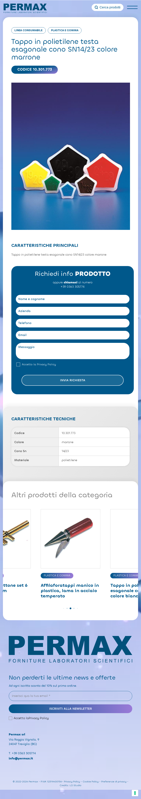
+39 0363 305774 (72, 287)
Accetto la (39, 364)
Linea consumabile (28, 30)
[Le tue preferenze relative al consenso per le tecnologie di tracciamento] (135, 793)
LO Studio (75, 785)
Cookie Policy (91, 781)
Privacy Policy (46, 364)
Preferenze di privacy (113, 781)
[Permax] (25, 8)
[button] (63, 608)
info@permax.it (21, 758)
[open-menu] (132, 7)
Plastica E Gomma (64, 30)
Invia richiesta (72, 380)
